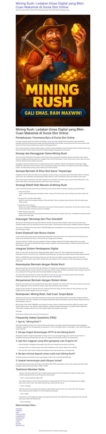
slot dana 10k (60, 275)
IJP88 (17, 412)
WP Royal (64, 431)
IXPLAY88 (19, 408)
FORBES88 (19, 410)
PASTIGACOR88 (20, 414)
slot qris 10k (86, 284)
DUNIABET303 (20, 418)
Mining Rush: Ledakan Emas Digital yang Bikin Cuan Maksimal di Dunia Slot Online (50, 5)
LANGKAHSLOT (20, 416)
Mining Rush (50, 141)
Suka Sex (18, 423)
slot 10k (50, 275)
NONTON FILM (20, 425)
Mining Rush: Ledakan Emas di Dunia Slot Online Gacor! (32, 314)
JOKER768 (19, 420)
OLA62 (18, 421)
